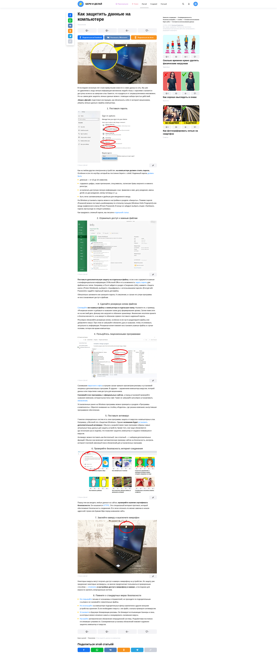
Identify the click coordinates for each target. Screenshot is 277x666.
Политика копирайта (169, 19)
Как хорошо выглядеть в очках (180, 97)
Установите (84, 612)
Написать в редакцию (169, 17)
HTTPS (106, 505)
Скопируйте (82, 308)
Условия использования (191, 19)
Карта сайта (166, 21)
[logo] (90, 4)
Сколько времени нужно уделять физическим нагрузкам (181, 62)
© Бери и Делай (82, 165)
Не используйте (86, 606)
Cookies (180, 19)
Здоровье (166, 67)
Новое (136, 4)
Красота (166, 100)
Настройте (84, 619)
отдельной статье (122, 212)
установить (142, 422)
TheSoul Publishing (177, 25)
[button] (167, 56)
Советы (165, 137)
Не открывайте (86, 599)
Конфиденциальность (185, 17)
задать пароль (141, 282)
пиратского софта (95, 386)
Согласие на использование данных (183, 21)
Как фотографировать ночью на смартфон (180, 132)
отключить (92, 587)
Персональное (123, 4)
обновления (82, 401)
